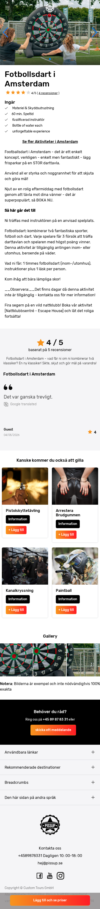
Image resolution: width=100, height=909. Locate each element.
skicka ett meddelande (53, 730)
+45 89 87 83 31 (56, 719)
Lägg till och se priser (50, 900)
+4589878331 (30, 855)
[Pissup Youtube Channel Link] (50, 876)
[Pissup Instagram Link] (60, 876)
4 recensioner (48, 93)
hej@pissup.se (50, 863)
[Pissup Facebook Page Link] (39, 876)
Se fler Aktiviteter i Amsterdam (50, 141)
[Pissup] (50, 7)
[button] (5, 32)
